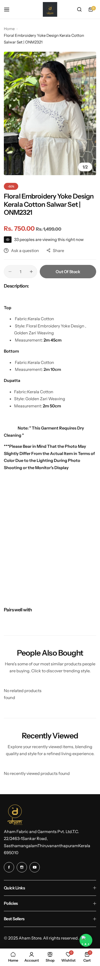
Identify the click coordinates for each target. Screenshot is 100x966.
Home (9, 28)
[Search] (79, 9)
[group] (50, 113)
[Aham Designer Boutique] (50, 9)
